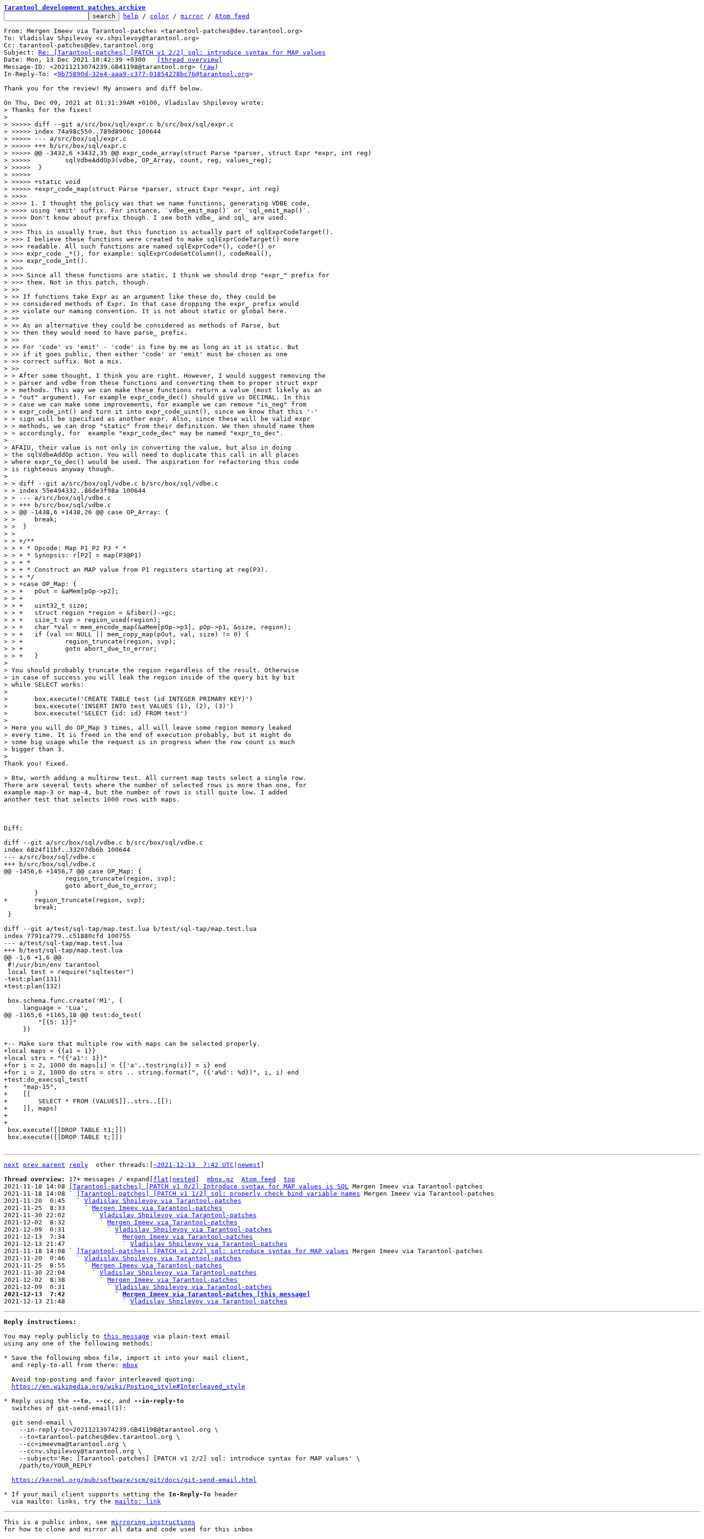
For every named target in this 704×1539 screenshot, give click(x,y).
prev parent (44, 1164)
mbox (130, 1365)
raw (209, 66)
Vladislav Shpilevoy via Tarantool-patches (162, 1200)
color (159, 16)
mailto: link (138, 1501)
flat (161, 1179)
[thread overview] (189, 59)
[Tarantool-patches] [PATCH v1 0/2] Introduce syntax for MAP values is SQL (209, 1186)
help (130, 16)
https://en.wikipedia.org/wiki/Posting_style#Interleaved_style (128, 1386)
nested (183, 1179)
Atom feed (232, 16)
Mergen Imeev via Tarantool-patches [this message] (216, 1294)
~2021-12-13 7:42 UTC (193, 1164)
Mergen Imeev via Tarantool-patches (157, 1207)
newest (249, 1164)
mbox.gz (220, 1179)
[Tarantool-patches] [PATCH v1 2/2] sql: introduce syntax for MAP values (213, 1251)
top (289, 1179)
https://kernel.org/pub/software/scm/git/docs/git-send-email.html (134, 1479)
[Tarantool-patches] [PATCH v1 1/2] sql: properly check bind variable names (218, 1193)
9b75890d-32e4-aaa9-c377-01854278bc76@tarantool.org (153, 74)
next (11, 1164)
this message (126, 1336)
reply (78, 1164)
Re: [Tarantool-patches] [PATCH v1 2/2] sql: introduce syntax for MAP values (182, 52)
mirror (192, 16)
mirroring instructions (153, 1522)
